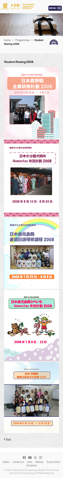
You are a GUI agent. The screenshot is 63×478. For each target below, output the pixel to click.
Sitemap (39, 461)
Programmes (22, 40)
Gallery (6, 461)
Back (8, 439)
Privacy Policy (53, 461)
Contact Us (18, 461)
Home (7, 40)
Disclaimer (31, 465)
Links (29, 461)
